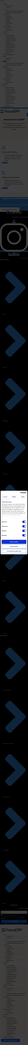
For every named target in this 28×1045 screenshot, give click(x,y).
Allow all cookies (14, 541)
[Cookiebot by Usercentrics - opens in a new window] (20, 493)
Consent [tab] (5, 496)
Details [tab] (14, 496)
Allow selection (14, 546)
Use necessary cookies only (14, 551)
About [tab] (23, 496)
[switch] (24, 526)
